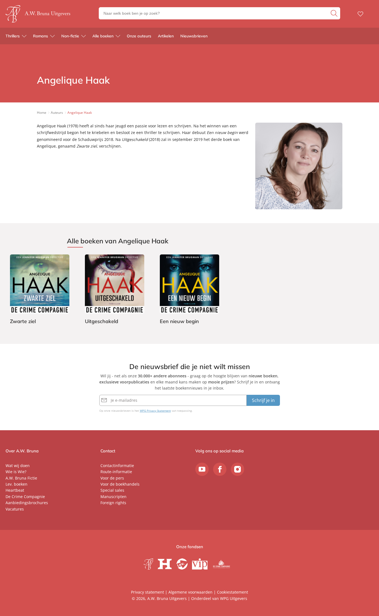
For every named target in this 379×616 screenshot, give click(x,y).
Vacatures (15, 509)
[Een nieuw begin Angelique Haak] (189, 290)
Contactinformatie (117, 465)
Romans (40, 35)
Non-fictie (70, 35)
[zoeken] (334, 13)
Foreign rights (113, 502)
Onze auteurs (139, 35)
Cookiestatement (232, 592)
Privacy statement (147, 592)
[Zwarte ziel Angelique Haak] (40, 290)
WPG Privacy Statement (155, 411)
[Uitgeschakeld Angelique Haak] (114, 290)
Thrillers (13, 35)
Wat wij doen (18, 465)
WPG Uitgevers (233, 598)
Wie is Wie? (16, 471)
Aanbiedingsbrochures (27, 502)
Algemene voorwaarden (190, 592)
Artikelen (166, 35)
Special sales (112, 490)
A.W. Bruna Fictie (21, 478)
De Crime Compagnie (25, 496)
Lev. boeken (16, 484)
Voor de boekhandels (120, 484)
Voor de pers (112, 478)
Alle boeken (102, 35)
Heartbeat (15, 490)
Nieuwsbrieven (194, 35)
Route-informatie (116, 471)
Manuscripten (113, 496)
